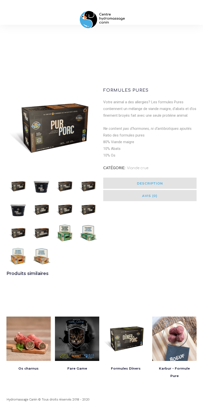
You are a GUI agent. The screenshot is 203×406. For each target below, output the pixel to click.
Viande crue (137, 168)
